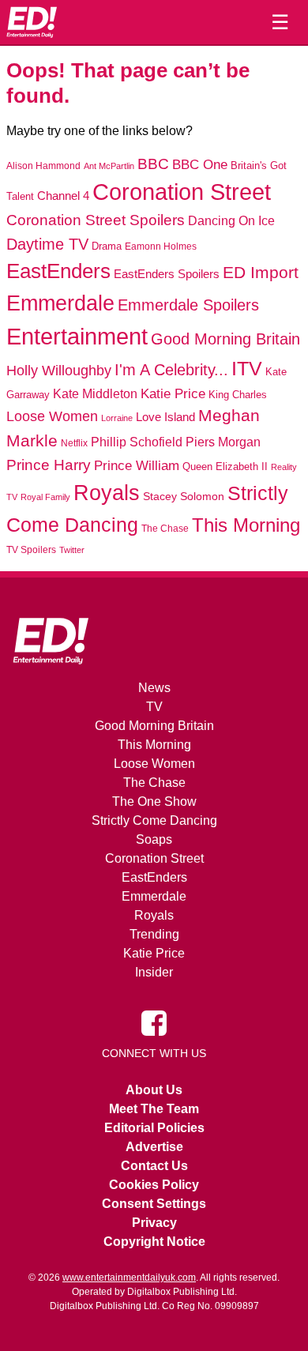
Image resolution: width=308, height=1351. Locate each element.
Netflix (74, 443)
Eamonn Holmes (161, 246)
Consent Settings (154, 1203)
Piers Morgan (223, 442)
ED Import (261, 272)
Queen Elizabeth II (225, 466)
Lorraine (117, 418)
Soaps (154, 839)
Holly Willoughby (58, 370)
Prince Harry (48, 465)
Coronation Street (181, 192)
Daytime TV (47, 244)
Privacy (154, 1222)
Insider (154, 972)
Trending (154, 934)
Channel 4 (63, 196)
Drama (107, 246)
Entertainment (77, 336)
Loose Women (52, 416)
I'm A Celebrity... (171, 369)
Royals (106, 492)
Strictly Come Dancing (154, 820)
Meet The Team (154, 1109)
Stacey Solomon (183, 496)
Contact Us (154, 1165)
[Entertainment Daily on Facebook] (154, 1022)
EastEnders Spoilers (167, 273)
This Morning (246, 525)
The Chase (165, 528)
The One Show (154, 801)
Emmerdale (60, 303)
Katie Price (173, 393)
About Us (154, 1090)
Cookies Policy (154, 1184)
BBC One (199, 164)
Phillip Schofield (136, 442)
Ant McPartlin (109, 166)
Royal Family (45, 497)
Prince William (136, 465)
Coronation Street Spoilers (95, 220)
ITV (246, 368)
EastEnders (58, 271)
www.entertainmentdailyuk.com (129, 1277)
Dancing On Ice (231, 220)
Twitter (72, 550)
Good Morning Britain (225, 339)
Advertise (154, 1146)
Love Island (165, 416)
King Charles (237, 395)
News (154, 687)
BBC (153, 164)
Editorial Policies (154, 1128)
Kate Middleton (95, 393)
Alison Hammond (43, 165)
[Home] (31, 22)
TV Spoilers (31, 549)
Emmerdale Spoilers (188, 305)
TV (154, 706)
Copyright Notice (154, 1241)
